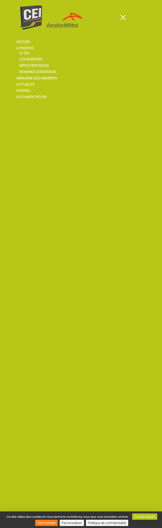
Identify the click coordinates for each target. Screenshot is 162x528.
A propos (25, 48)
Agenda (23, 90)
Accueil (23, 41)
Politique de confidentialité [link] (107, 523)
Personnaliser (72, 523)
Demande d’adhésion (37, 71)
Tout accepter (144, 516)
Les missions (30, 59)
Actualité (25, 84)
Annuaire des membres (36, 78)
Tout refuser (46, 523)
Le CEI (24, 53)
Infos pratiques (34, 65)
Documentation (31, 96)
